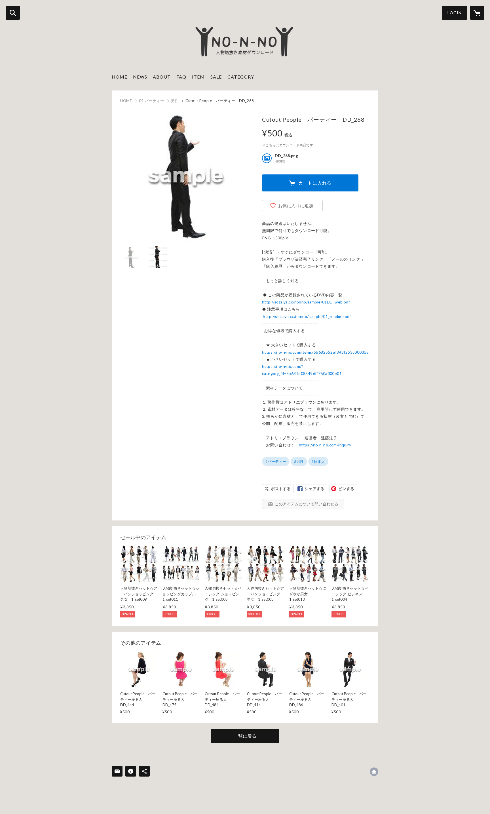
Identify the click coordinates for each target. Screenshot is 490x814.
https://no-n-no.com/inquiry (325, 444)
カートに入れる (315, 182)
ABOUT (162, 76)
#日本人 (318, 461)
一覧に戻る (245, 736)
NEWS (140, 76)
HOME (119, 76)
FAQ (181, 76)
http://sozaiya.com (374, 771)
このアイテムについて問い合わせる (306, 503)
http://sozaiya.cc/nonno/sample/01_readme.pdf (307, 316)
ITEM (198, 76)
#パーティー (275, 461)
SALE (216, 76)
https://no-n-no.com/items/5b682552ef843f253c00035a (315, 352)
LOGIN (454, 12)
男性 (175, 100)
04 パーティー (151, 100)
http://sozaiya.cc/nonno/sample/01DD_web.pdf (306, 302)
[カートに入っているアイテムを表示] (477, 13)
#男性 (299, 461)
